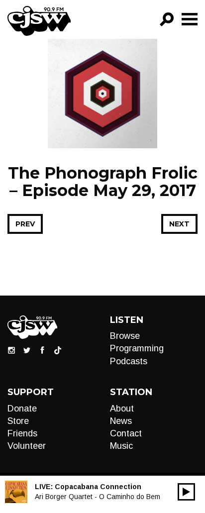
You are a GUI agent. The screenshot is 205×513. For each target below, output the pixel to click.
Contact (126, 433)
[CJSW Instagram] (11, 350)
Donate (22, 408)
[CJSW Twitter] (27, 350)
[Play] (186, 492)
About (122, 408)
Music (121, 446)
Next (179, 223)
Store (18, 421)
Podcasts (128, 361)
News (121, 421)
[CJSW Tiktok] (58, 350)
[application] (186, 492)
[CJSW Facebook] (42, 350)
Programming (137, 348)
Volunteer (26, 446)
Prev (25, 223)
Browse (125, 336)
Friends (22, 433)
